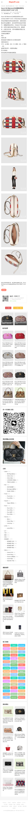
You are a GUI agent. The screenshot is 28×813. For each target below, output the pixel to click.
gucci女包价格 (6, 662)
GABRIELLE (14, 665)
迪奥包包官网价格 (14, 698)
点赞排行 (15, 806)
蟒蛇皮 (21, 671)
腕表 (5, 535)
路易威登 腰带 (10, 545)
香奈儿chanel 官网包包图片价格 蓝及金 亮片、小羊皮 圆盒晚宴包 (20, 736)
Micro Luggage (14, 652)
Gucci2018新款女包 (6, 691)
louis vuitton (6, 659)
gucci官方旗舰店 (6, 675)
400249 (6, 655)
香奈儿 (6, 550)
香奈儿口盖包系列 (21, 694)
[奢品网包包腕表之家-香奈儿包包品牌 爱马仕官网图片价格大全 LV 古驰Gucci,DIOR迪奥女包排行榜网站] (14, 2)
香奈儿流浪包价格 (21, 691)
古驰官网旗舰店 (6, 668)
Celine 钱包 (10, 478)
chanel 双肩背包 (14, 668)
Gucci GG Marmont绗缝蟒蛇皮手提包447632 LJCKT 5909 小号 (7, 383)
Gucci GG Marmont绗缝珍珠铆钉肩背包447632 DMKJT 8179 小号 (7, 364)
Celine (5, 471)
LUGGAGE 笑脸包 (11, 480)
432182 (6, 687)
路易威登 (6, 539)
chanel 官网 (21, 649)
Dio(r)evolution (14, 694)
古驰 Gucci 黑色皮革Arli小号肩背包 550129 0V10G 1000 (20, 719)
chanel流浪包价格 (21, 668)
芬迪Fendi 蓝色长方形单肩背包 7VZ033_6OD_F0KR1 (20, 634)
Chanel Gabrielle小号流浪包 (6, 694)
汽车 (5, 533)
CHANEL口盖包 (21, 659)
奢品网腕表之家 (7, 13)
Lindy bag (9, 523)
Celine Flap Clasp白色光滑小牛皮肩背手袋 (8, 788)
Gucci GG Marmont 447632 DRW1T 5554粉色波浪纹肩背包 (7, 344)
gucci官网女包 (14, 662)
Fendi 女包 (9, 496)
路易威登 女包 (10, 541)
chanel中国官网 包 (21, 681)
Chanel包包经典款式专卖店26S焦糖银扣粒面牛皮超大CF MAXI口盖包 (8, 584)
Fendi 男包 (9, 498)
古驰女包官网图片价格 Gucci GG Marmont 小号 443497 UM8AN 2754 (8, 739)
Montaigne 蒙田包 (11, 489)
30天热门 (5, 802)
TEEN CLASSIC (11, 482)
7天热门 (9, 802)
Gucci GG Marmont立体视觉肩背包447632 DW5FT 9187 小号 (13, 284)
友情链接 (10, 804)
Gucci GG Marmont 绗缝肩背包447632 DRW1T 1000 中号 (20, 383)
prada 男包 (9, 528)
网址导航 (24, 806)
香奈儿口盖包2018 (6, 652)
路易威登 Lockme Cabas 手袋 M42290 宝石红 (8, 754)
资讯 (5, 537)
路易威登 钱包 (10, 547)
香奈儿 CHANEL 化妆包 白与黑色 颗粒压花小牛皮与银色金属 (20, 754)
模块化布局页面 (5, 806)
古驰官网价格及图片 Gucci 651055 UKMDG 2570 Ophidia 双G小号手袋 (20, 402)
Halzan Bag (10, 521)
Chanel (21, 655)
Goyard (6, 500)
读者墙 (14, 808)
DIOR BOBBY (10, 487)
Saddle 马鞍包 (10, 491)
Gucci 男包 (9, 510)
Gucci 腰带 (9, 512)
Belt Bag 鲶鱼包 (11, 474)
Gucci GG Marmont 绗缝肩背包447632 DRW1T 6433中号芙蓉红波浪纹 (20, 345)
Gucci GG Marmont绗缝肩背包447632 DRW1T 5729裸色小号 (20, 363)
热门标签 (20, 806)
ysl (5, 531)
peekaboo (6, 648)
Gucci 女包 (21, 6)
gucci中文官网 (14, 649)
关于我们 (6, 804)
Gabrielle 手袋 (10, 560)
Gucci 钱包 (9, 514)
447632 (3, 290)
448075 (14, 678)
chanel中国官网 (21, 675)
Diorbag (6, 665)
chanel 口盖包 (6, 646)
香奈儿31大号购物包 (21, 698)
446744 (14, 687)
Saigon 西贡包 (10, 503)
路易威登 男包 (10, 543)
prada (5, 526)
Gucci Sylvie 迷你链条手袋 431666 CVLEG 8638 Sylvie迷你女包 (8, 619)
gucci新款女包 (14, 659)
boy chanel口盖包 (21, 646)
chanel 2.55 (10, 552)
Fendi (5, 494)
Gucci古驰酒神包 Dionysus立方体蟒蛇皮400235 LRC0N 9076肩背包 (20, 792)
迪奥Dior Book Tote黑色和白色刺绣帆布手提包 (20, 581)
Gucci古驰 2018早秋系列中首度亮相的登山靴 (8, 599)
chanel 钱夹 (10, 558)
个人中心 (23, 802)
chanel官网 (14, 691)
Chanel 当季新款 (11, 556)
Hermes (6, 517)
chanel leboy (10, 554)
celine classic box (6, 678)
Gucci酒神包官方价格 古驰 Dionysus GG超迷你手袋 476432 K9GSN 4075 (20, 773)
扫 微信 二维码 (18, 308)
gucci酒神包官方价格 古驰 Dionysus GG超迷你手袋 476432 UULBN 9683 (8, 720)
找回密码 (18, 804)
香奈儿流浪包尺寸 (6, 672)
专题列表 (14, 802)
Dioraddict (6, 681)
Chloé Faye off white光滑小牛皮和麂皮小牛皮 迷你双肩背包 (20, 615)
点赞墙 (10, 806)
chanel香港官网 (14, 675)
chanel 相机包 (14, 655)
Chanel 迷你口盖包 (14, 672)
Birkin (8, 519)
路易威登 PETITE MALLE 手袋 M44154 (20, 601)
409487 (21, 678)
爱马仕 (21, 687)
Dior (5, 484)
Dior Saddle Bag (6, 698)
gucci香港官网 (21, 662)
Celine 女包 (10, 476)
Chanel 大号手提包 (6, 685)
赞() (8, 308)
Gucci (17, 6)
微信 (14, 804)
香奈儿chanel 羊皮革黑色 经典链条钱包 (8, 633)
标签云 (22, 804)
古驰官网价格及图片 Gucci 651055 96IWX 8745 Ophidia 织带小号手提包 (7, 402)
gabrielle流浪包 (14, 681)
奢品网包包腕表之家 (10, 6)
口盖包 (21, 652)
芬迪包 (14, 684)
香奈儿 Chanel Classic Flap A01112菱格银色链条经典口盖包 (8, 770)
